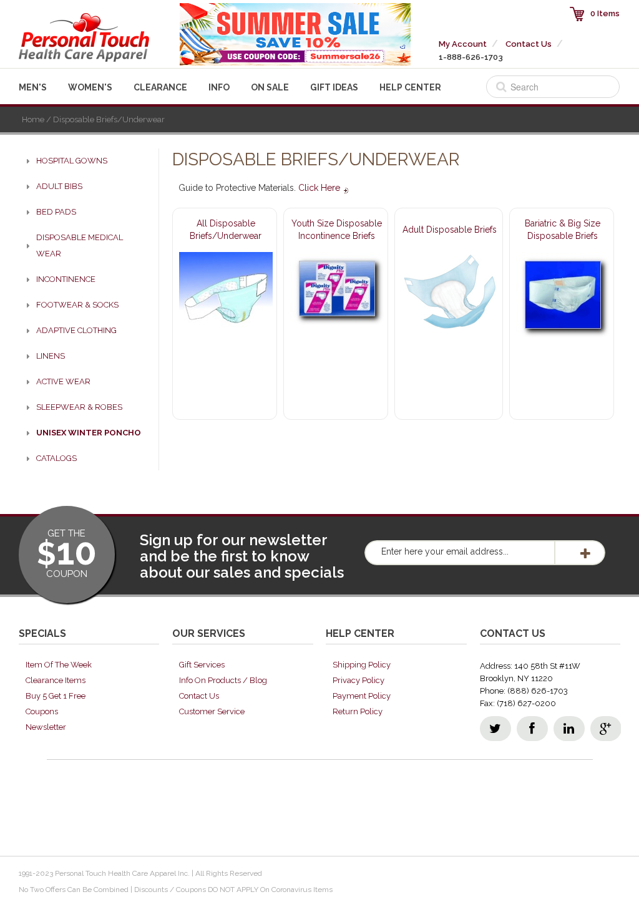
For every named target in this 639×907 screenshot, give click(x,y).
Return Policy (358, 711)
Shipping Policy (362, 664)
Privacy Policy (358, 680)
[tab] (84, 432)
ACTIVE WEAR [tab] (63, 381)
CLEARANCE (160, 87)
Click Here (320, 188)
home (33, 119)
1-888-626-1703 (471, 57)
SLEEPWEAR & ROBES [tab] (79, 407)
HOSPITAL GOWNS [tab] (71, 160)
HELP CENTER (410, 87)
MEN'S (33, 87)
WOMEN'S (90, 87)
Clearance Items (55, 680)
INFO (219, 87)
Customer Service (212, 711)
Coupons (42, 711)
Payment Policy (362, 696)
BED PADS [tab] (56, 211)
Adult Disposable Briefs (449, 230)
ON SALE (270, 87)
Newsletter (46, 727)
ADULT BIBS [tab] (59, 186)
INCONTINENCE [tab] (65, 279)
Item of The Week (59, 664)
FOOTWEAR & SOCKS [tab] (77, 304)
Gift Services (202, 664)
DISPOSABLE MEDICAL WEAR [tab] (79, 245)
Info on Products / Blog (223, 680)
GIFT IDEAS (334, 87)
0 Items (605, 13)
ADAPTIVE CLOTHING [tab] (76, 330)
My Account (463, 44)
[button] (638, 901)
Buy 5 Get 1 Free (55, 696)
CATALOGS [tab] (56, 458)
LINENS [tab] (50, 356)
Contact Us (528, 44)
